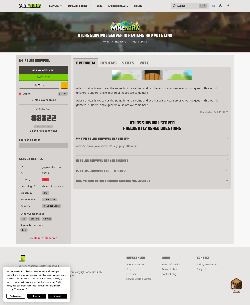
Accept (57, 296)
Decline (36, 296)
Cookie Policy (169, 274)
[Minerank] (30, 6)
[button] (236, 284)
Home (106, 41)
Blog (99, 5)
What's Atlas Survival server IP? (102, 139)
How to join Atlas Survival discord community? (113, 181)
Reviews (108, 62)
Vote (144, 62)
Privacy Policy (169, 269)
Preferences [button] (20, 289)
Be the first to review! (43, 130)
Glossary (131, 274)
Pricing (138, 5)
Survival (47, 218)
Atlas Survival (139, 41)
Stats (128, 62)
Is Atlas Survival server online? (102, 161)
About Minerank (135, 264)
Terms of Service (171, 264)
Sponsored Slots (118, 5)
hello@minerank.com (208, 264)
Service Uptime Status (138, 278)
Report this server (45, 238)
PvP (23, 218)
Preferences (16, 296)
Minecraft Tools (77, 5)
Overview (85, 62)
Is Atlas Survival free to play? (101, 171)
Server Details (31, 159)
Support (201, 269)
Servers (54, 5)
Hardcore (120, 41)
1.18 (24, 229)
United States (53, 205)
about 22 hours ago (53, 186)
